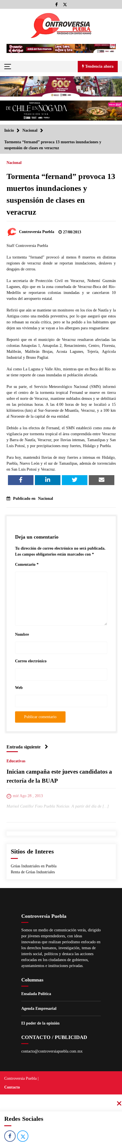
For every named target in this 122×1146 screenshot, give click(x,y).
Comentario (27, 564)
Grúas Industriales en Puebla (33, 866)
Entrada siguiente (24, 747)
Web (19, 688)
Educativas (16, 761)
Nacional (14, 163)
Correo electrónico (31, 661)
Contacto (12, 1087)
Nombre (22, 634)
